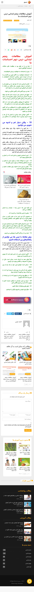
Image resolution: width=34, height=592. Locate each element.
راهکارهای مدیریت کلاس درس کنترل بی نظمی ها (13, 537)
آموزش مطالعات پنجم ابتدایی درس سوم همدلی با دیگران (9, 336)
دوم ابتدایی (28, 560)
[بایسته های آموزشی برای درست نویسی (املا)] (27, 524)
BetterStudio (20, 583)
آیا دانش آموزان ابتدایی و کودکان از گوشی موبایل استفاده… (13, 510)
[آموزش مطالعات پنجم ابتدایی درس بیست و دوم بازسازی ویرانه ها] (24, 371)
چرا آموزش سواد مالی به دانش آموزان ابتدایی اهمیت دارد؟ (14, 503)
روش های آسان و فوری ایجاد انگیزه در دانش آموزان (14, 530)
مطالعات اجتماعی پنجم (7, 20)
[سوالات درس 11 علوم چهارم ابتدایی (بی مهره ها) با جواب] (24, 462)
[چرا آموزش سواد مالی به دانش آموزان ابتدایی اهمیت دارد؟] (27, 504)
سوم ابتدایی (28, 553)
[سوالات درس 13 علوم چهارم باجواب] (24, 447)
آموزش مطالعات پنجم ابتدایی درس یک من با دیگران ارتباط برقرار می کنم (24, 337)
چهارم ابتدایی (28, 563)
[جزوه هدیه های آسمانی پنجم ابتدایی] (24, 356)
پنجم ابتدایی (16, 20)
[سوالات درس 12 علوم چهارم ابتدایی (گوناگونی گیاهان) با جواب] (10, 447)
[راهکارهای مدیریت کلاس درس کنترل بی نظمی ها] (27, 538)
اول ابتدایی (28, 567)
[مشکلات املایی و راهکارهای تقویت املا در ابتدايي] (27, 497)
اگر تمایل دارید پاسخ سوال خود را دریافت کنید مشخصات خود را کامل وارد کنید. (17, 426)
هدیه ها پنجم (27, 358)
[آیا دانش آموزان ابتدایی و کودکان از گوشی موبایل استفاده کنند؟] (27, 511)
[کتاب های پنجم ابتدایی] (9, 356)
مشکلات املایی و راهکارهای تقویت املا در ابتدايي (13, 496)
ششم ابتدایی (28, 550)
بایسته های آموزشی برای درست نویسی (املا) (14, 523)
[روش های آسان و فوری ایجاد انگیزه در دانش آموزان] (27, 531)
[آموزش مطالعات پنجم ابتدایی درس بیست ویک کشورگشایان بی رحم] (9, 371)
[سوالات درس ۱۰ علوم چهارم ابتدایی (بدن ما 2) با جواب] (10, 462)
